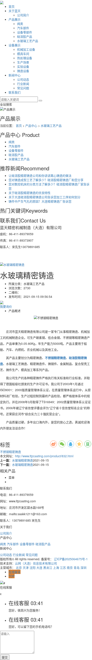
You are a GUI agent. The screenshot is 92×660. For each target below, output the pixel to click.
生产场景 (23, 62)
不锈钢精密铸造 (10, 452)
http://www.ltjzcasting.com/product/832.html (44, 456)
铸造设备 (23, 71)
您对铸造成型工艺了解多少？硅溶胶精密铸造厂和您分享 (46, 180)
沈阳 (33, 567)
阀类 (20, 23)
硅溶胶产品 (24, 36)
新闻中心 (15, 75)
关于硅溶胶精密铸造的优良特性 (29, 193)
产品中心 (31, 125)
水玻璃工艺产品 (27, 41)
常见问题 (23, 88)
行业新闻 (23, 84)
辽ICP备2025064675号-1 (71, 559)
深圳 (83, 567)
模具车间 (23, 53)
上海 (56, 567)
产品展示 (15, 19)
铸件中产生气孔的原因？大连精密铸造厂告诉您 (40, 201)
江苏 (63, 567)
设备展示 (15, 45)
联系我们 (15, 92)
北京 (19, 567)
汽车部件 (23, 28)
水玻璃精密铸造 (22, 460)
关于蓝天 (15, 11)
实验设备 (23, 66)
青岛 (77, 567)
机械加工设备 (26, 49)
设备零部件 (24, 32)
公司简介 (23, 15)
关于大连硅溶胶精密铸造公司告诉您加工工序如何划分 (44, 197)
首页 (12, 6)
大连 (39, 567)
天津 (26, 567)
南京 (70, 567)
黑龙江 (47, 567)
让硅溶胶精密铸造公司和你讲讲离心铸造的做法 (40, 175)
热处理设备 (24, 58)
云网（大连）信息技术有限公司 (36, 563)
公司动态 (23, 79)
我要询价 (6, 306)
